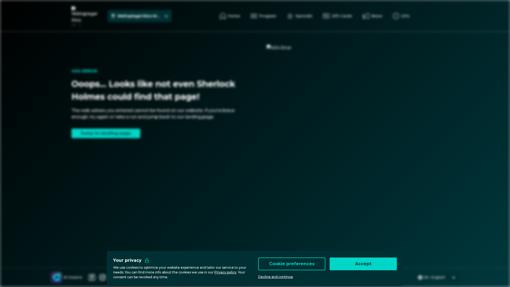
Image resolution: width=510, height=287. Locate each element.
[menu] (401, 16)
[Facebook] (92, 277)
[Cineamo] (56, 277)
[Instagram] (102, 277)
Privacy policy (225, 272)
